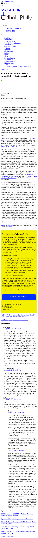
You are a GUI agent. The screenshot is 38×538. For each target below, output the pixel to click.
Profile (6, 56)
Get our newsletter (9, 30)
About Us (7, 64)
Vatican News (8, 44)
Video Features (8, 59)
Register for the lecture (7, 225)
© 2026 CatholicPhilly (7, 536)
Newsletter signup (9, 61)
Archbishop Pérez (9, 41)
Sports (6, 54)
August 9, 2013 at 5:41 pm (16, 412)
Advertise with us (9, 32)
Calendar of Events (10, 46)
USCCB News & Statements (12, 43)
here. (10, 227)
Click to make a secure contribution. (19, 297)
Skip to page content (7, 1)
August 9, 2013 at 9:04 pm (16, 450)
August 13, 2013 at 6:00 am (12, 328)
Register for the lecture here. (9, 146)
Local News (8, 38)
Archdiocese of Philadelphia (12, 28)
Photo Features (8, 39)
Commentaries (8, 51)
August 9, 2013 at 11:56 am (12, 399)
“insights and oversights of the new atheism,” (17, 175)
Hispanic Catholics (9, 58)
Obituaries (7, 48)
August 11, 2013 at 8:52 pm (12, 370)
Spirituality (7, 49)
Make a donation (9, 63)
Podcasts (7, 53)
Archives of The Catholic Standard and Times (17, 66)
